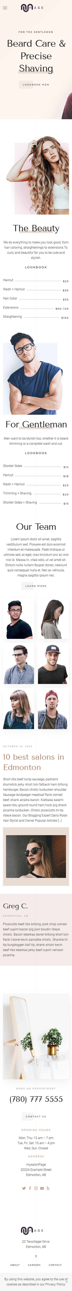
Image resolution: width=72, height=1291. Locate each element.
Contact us (36, 1116)
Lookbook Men (36, 84)
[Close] (66, 1281)
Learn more (36, 586)
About (15, 1265)
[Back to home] (36, 8)
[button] (5, 8)
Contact (55, 1265)
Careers (34, 1265)
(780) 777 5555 (36, 1099)
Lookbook (36, 267)
